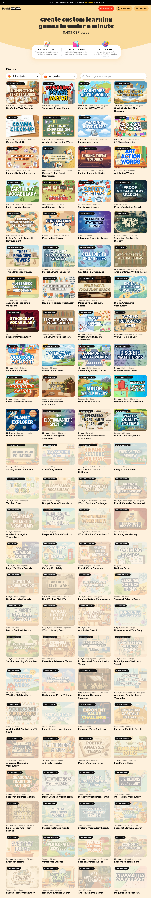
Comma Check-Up (15, 142)
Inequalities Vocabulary (127, 892)
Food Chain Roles (123, 763)
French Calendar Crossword (129, 503)
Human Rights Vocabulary (20, 892)
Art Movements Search (90, 892)
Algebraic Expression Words (57, 142)
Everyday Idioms (15, 861)
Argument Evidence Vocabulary (52, 403)
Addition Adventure (53, 207)
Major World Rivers (89, 401)
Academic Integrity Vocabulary (16, 536)
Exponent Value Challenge (92, 729)
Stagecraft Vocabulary (18, 336)
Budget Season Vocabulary (57, 503)
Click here (89, 2)
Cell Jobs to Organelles (91, 271)
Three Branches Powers (19, 271)
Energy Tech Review (125, 469)
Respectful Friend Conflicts (57, 534)
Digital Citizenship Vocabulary (124, 304)
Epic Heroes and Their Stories (18, 829)
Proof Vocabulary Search (128, 207)
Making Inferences (88, 142)
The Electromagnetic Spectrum (53, 437)
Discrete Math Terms (125, 370)
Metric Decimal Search (18, 630)
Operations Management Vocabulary (91, 437)
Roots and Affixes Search (56, 892)
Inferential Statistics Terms (93, 238)
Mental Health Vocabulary (56, 729)
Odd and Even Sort (16, 370)
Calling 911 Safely (52, 568)
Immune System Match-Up (20, 173)
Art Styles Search (87, 630)
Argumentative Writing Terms (130, 271)
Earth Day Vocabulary (18, 207)
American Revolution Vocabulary (17, 764)
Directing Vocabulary (125, 534)
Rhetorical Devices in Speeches (89, 697)
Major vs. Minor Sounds (19, 568)
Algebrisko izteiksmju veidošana (18, 304)
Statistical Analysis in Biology (126, 239)
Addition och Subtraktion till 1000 (22, 731)
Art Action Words (124, 173)
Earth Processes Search (19, 401)
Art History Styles (52, 763)
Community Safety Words (92, 370)
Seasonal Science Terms (127, 599)
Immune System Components (94, 599)
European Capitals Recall (128, 729)
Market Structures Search (56, 271)
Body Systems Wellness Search (127, 663)
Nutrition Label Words (18, 599)
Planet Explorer (15, 435)
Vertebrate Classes (52, 861)
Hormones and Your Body (128, 630)
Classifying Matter (52, 469)
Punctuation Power (52, 238)
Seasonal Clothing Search (128, 828)
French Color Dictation (90, 568)
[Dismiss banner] (3, 2)
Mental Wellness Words (55, 828)
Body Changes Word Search (57, 796)
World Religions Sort (125, 336)
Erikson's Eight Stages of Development (20, 239)
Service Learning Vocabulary (22, 661)
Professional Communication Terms (93, 663)
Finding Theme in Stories (91, 173)
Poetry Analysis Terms (90, 763)
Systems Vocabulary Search (93, 828)
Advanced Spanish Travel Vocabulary (128, 697)
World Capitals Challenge (92, 503)
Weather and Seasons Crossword (90, 338)
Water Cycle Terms (52, 370)
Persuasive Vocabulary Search (90, 304)
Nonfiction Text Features (19, 108)
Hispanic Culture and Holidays (89, 471)
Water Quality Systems (127, 435)
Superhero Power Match (55, 108)
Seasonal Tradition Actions (21, 796)
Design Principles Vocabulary (58, 302)
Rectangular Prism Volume (56, 695)
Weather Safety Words (18, 695)
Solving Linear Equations (19, 469)
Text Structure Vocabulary (56, 336)
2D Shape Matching (124, 142)
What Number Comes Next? (93, 534)
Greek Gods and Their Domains (126, 110)
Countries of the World (91, 108)
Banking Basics (122, 568)
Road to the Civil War (54, 599)
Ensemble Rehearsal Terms (57, 661)
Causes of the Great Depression (53, 175)
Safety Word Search (89, 207)
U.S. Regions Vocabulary (127, 796)
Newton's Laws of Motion (128, 401)
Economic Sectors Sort (126, 861)
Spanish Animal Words (90, 861)
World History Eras (53, 630)
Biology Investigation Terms (93, 796)
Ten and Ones (13, 503)
